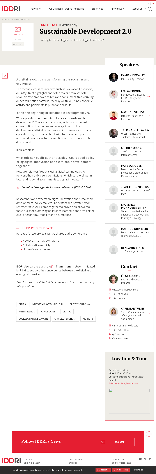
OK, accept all (103, 469)
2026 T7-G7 (97, 8)
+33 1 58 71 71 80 (120, 330)
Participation (27, 311)
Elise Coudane (119, 298)
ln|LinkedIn (150, 459)
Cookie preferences (121, 463)
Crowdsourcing (80, 304)
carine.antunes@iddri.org (125, 325)
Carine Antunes (120, 338)
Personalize (138, 469)
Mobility (88, 318)
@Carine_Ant (119, 334)
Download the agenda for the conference (47, 187)
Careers (73, 463)
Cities (22, 304)
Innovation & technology (47, 304)
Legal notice (118, 459)
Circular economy (65, 318)
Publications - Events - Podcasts (66, 8)
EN (153, 3)
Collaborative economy (33, 318)
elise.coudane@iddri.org (125, 289)
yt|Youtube (140, 459)
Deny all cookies (121, 469)
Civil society (49, 311)
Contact (28, 459)
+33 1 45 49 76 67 (121, 294)
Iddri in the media (32, 463)
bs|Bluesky (145, 459)
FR (148, 3)
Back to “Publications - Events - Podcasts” (17, 19)
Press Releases (76, 459)
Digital (67, 311)
